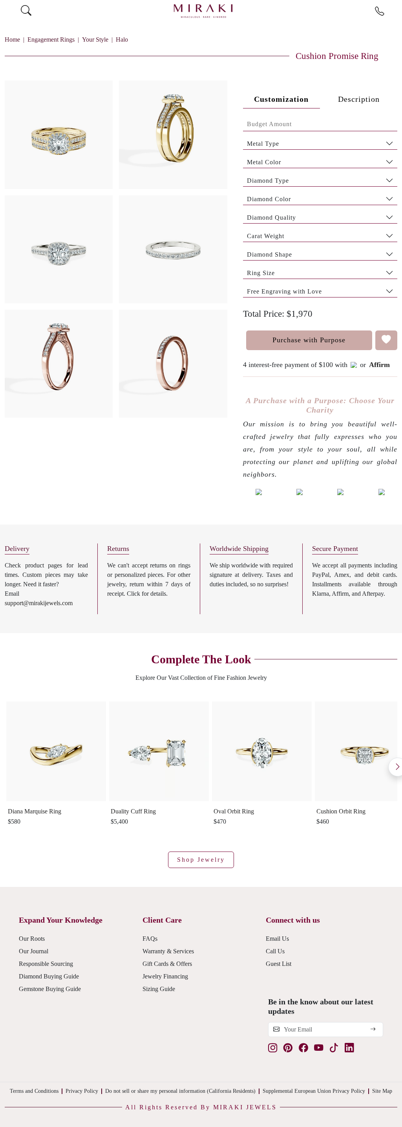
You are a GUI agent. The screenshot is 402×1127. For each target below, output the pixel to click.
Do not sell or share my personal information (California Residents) (180, 1091)
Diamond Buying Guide (49, 976)
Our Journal (33, 951)
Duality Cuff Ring (133, 811)
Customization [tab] (281, 99)
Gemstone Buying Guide (50, 989)
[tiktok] (333, 1048)
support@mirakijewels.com (39, 603)
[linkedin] (349, 1048)
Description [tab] (359, 99)
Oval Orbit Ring (234, 811)
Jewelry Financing (165, 976)
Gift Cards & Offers (167, 963)
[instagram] (272, 1048)
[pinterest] (287, 1048)
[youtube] (318, 1048)
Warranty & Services (168, 951)
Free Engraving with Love (284, 291)
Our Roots (32, 938)
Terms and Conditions (34, 1091)
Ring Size (261, 273)
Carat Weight (265, 236)
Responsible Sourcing (46, 963)
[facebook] (303, 1048)
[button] (116, 246)
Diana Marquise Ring (34, 811)
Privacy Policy (82, 1091)
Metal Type (263, 143)
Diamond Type (268, 180)
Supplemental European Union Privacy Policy (314, 1091)
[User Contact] (379, 11)
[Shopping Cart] (394, 11)
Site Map (382, 1091)
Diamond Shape (269, 254)
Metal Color (264, 162)
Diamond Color (269, 199)
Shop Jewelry (201, 859)
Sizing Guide (159, 989)
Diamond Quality (271, 217)
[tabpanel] (320, 207)
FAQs (150, 938)
